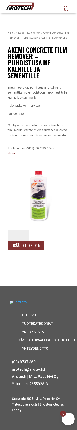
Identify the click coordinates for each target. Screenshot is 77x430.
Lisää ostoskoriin (25, 245)
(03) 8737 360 (24, 362)
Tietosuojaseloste (25, 404)
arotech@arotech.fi (29, 369)
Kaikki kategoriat (18, 32)
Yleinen (36, 32)
